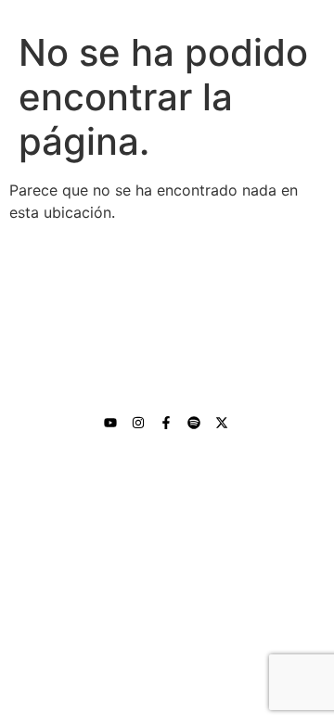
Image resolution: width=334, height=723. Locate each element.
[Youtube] (110, 423)
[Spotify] (194, 423)
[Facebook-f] (166, 423)
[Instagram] (138, 423)
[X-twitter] (222, 423)
